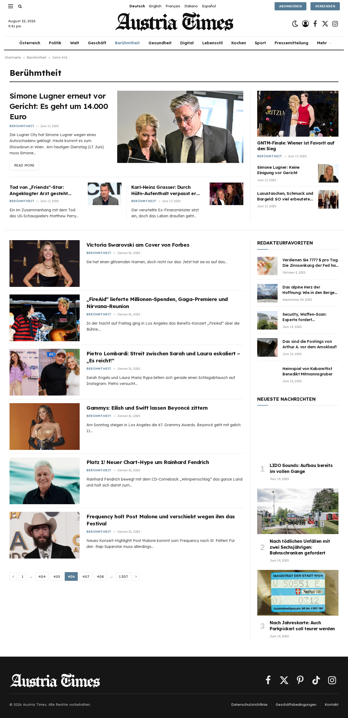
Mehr (322, 42)
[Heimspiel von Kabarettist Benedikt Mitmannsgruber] (267, 374)
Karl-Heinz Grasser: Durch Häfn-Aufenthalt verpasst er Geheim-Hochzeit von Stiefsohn (163, 190)
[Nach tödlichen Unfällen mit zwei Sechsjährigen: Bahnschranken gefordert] (297, 511)
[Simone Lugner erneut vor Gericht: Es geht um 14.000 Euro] (180, 127)
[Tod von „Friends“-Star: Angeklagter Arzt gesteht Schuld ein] (105, 194)
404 (42, 576)
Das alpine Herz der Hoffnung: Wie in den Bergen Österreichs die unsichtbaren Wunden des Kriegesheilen (310, 290)
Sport (260, 42)
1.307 (123, 576)
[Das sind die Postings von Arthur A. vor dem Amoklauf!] (267, 347)
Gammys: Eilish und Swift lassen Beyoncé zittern (147, 408)
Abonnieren (290, 6)
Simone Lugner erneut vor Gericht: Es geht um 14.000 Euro (59, 106)
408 (100, 576)
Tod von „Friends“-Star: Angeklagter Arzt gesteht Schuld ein (39, 190)
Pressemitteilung (291, 42)
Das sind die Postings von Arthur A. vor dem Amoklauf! (309, 344)
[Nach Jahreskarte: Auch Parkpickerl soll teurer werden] (297, 593)
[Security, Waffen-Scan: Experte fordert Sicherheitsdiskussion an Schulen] (267, 320)
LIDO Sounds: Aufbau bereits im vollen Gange (301, 468)
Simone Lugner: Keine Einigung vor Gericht (278, 170)
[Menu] (10, 6)
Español (209, 6)
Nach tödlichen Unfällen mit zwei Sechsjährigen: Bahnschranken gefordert (300, 547)
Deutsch (137, 6)
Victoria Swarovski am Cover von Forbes (137, 245)
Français (173, 6)
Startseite (13, 57)
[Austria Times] (174, 24)
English (155, 6)
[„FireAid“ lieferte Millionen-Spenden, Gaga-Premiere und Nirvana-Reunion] (45, 317)
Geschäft (97, 42)
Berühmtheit (127, 42)
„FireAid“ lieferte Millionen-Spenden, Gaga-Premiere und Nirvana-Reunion (157, 302)
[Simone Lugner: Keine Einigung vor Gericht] (328, 173)
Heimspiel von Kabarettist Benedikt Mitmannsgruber (307, 371)
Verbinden (325, 6)
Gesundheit (160, 42)
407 (85, 576)
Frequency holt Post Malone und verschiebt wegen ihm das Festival (160, 520)
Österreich (29, 42)
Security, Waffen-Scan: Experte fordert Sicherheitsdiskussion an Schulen (306, 317)
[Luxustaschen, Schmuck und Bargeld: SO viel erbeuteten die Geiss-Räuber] (328, 199)
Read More (24, 165)
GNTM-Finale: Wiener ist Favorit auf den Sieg (295, 146)
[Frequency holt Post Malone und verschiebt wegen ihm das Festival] (45, 535)
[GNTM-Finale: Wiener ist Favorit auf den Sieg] (297, 113)
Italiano (191, 6)
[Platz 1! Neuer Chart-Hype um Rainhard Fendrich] (45, 480)
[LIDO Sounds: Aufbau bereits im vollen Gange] (297, 435)
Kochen (238, 42)
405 (56, 576)
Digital (187, 42)
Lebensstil (212, 42)
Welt (74, 42)
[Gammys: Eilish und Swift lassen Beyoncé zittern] (45, 426)
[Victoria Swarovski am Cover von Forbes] (45, 263)
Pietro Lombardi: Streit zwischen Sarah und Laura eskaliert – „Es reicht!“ (163, 357)
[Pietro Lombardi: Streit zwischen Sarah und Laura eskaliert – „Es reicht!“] (45, 372)
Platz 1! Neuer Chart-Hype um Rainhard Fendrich (147, 462)
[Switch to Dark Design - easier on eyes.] (295, 23)
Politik (55, 42)
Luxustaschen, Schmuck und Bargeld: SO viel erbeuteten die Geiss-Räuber (285, 196)
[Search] (19, 6)
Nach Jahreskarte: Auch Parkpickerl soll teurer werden (302, 625)
